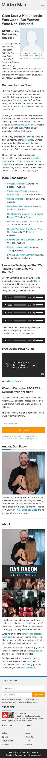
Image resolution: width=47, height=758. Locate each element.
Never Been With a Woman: (20, 206)
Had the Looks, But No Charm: (21, 221)
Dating (4, 733)
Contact (28, 744)
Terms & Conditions (23, 752)
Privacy (11, 752)
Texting (5, 736)
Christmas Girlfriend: (16, 183)
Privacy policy (32, 439)
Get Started (38, 694)
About (27, 733)
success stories (35, 650)
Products (29, 736)
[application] (23, 297)
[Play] (5, 297)
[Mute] (34, 297)
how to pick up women (24, 124)
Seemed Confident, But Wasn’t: (21, 239)
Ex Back (5, 744)
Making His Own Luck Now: (20, 247)
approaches (27, 139)
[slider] (40, 297)
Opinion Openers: (15, 198)
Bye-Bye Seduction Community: (22, 254)
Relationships (7, 740)
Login (27, 740)
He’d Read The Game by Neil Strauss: (25, 213)
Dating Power (38, 58)
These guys (18, 100)
